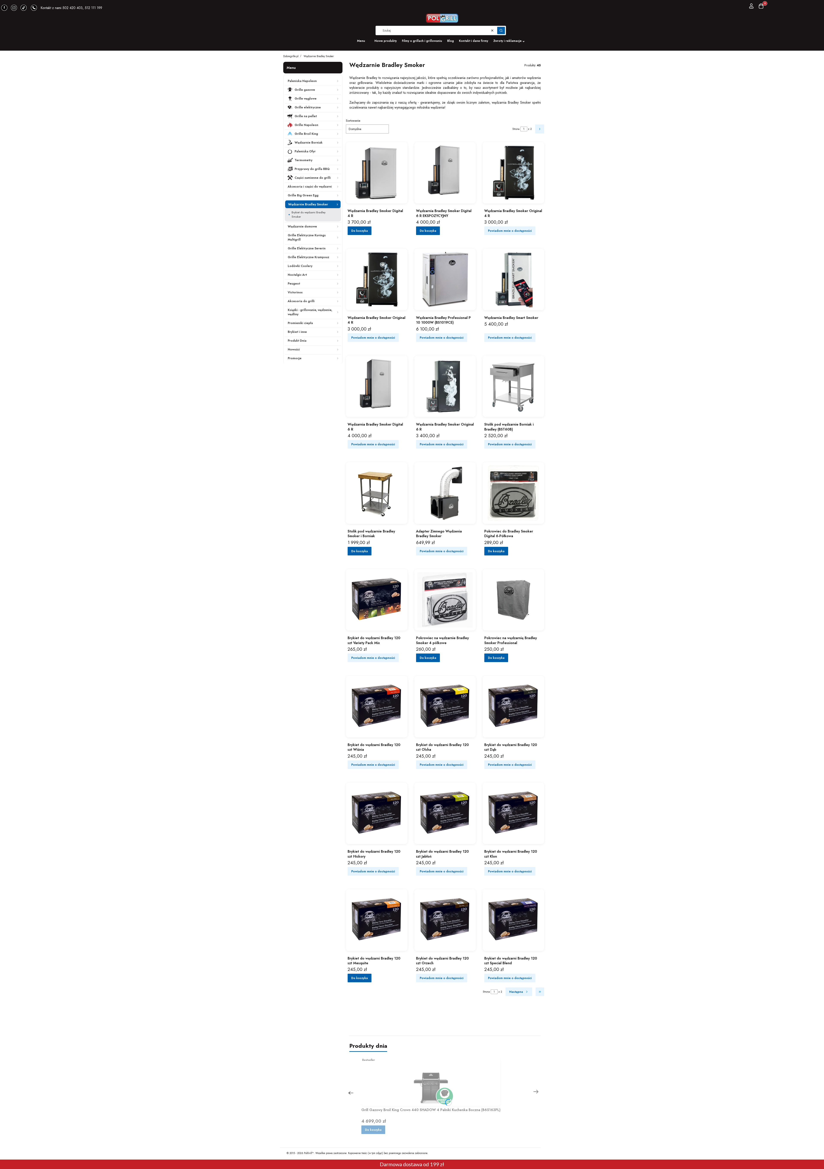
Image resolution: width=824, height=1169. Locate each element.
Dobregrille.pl (290, 56)
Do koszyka (359, 231)
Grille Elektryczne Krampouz (308, 257)
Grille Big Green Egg (303, 195)
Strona (516, 129)
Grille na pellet (306, 116)
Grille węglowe (306, 98)
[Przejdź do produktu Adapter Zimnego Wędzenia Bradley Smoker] (445, 493)
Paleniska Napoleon (302, 81)
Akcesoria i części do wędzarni (310, 186)
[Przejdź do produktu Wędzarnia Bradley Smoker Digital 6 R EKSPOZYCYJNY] (445, 173)
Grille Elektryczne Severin (307, 248)
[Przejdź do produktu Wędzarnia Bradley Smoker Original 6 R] (445, 386)
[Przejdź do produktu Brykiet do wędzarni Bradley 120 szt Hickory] (376, 813)
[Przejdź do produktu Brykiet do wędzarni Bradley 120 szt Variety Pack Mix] (376, 600)
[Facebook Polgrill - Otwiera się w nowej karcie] (4, 7)
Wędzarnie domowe (302, 226)
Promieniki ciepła (300, 323)
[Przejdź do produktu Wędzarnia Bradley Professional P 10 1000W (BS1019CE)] (445, 279)
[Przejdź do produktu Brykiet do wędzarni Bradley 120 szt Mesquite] (376, 920)
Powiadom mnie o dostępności (510, 231)
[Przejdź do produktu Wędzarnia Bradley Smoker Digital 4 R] (376, 173)
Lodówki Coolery (300, 266)
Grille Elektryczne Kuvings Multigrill (307, 237)
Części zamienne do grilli (313, 178)
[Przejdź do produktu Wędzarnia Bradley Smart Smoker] (513, 279)
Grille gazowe (305, 90)
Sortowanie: (353, 120)
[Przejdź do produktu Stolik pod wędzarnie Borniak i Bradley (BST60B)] (513, 386)
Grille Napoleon (306, 125)
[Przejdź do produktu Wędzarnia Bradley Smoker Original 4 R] (513, 173)
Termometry (303, 160)
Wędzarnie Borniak (309, 142)
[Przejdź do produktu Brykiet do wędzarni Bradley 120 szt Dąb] (513, 706)
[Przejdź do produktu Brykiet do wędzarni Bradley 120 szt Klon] (513, 813)
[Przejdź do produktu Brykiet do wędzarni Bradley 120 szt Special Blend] (513, 920)
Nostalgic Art (297, 275)
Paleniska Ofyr (305, 151)
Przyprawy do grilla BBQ (312, 169)
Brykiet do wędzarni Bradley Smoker (309, 214)
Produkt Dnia (297, 340)
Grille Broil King (306, 134)
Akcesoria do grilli (301, 301)
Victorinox (295, 292)
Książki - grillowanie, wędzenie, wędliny (310, 312)
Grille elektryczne (308, 107)
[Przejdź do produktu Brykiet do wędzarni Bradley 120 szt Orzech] (445, 920)
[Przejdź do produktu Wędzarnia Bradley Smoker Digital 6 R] (376, 386)
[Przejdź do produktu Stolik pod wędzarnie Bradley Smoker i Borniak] (376, 493)
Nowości (294, 349)
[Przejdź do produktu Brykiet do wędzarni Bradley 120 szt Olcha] (445, 706)
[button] (501, 30)
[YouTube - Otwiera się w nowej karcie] (14, 7)
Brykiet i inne (297, 332)
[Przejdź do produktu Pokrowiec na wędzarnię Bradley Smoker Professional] (513, 600)
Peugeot (294, 283)
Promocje (294, 358)
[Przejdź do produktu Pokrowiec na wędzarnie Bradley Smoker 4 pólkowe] (445, 600)
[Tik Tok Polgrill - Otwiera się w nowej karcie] (23, 7)
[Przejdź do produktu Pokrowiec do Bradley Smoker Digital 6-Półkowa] (513, 493)
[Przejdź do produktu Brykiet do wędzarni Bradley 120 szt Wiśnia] (376, 706)
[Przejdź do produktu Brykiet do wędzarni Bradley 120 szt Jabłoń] (445, 813)
